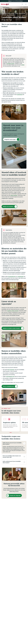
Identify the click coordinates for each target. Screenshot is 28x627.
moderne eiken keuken (13, 310)
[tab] (11, 432)
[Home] (5, 4)
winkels (22, 64)
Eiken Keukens (6, 7)
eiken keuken (14, 195)
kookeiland (19, 94)
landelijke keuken (10, 63)
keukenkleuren (12, 276)
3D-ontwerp (11, 369)
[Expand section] (24, 457)
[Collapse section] (24, 443)
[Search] (22, 4)
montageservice (10, 376)
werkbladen (20, 276)
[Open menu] (25, 4)
